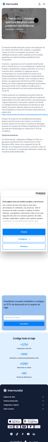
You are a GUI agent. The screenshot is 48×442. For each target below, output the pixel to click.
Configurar (22, 239)
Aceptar (24, 232)
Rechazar (24, 246)
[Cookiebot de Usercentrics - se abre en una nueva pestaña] (35, 193)
